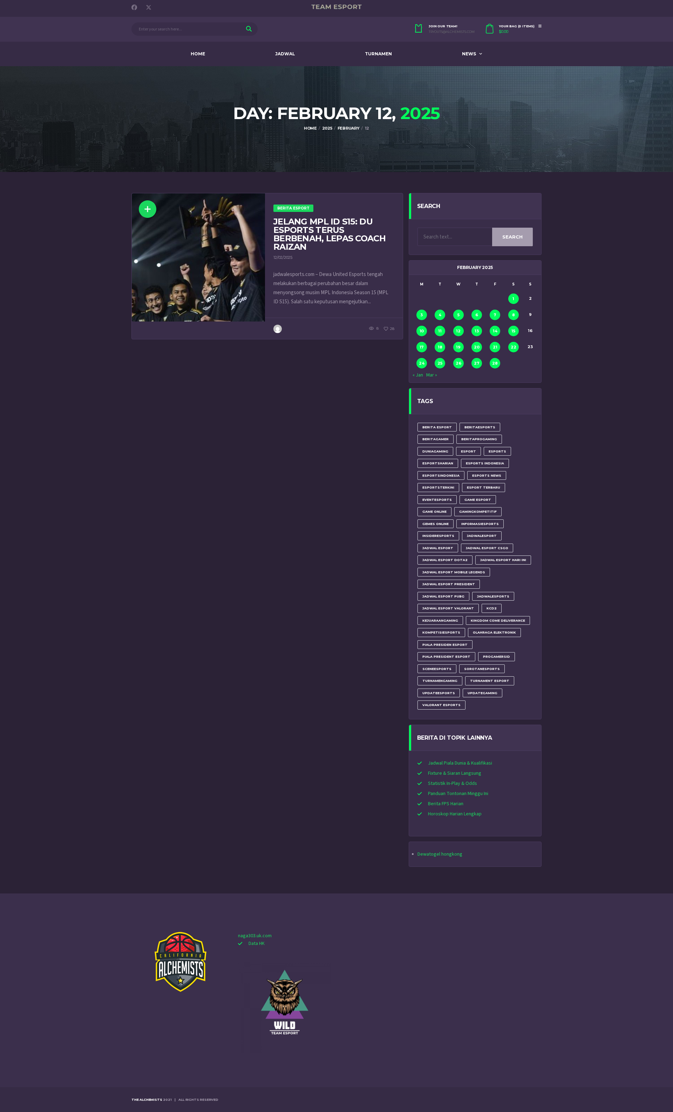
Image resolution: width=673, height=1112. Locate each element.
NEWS (469, 53)
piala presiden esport (445, 645)
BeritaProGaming (479, 439)
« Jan (418, 375)
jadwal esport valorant (448, 608)
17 (422, 347)
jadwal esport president (448, 584)
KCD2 (492, 608)
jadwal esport (437, 548)
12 (458, 331)
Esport (468, 451)
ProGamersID (496, 656)
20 (477, 347)
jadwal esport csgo (487, 548)
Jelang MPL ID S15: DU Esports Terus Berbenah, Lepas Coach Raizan (329, 234)
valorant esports (441, 705)
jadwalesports (493, 596)
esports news (486, 475)
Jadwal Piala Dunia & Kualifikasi (460, 763)
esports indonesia (485, 463)
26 (458, 363)
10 (422, 331)
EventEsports (437, 500)
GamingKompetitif (478, 511)
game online (434, 511)
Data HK (257, 943)
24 (421, 363)
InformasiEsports (480, 524)
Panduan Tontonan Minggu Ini (458, 793)
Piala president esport (446, 656)
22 (513, 347)
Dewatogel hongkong (439, 854)
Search (512, 237)
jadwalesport (482, 536)
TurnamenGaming (439, 681)
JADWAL (285, 53)
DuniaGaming (435, 451)
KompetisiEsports (441, 632)
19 (458, 347)
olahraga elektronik (494, 632)
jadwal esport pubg (443, 596)
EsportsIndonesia (441, 475)
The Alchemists (146, 1099)
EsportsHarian (437, 463)
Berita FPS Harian (445, 803)
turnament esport (489, 681)
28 (495, 363)
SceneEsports (436, 669)
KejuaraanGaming (440, 620)
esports (497, 451)
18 (440, 347)
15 (513, 331)
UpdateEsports (438, 693)
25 (439, 363)
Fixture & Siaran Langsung (454, 773)
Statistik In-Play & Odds (452, 783)
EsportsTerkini (438, 487)
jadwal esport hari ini (503, 560)
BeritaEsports (479, 427)
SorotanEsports (482, 669)
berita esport (437, 427)
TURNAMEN (378, 53)
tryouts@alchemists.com (452, 32)
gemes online (435, 524)
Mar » (431, 375)
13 (477, 331)
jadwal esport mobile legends (453, 572)
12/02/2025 (282, 257)
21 (495, 347)
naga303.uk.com (255, 935)
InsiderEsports (438, 536)
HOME (198, 53)
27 (477, 363)
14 (495, 331)
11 (440, 331)
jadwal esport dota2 (445, 560)
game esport (477, 500)
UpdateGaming (482, 693)
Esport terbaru (483, 487)
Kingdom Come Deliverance (498, 620)
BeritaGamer (435, 439)
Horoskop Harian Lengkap (455, 813)
